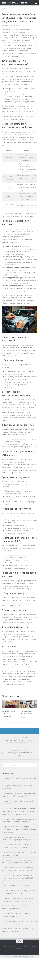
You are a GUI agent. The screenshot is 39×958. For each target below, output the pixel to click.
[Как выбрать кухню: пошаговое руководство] (10, 704)
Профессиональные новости (14, 2)
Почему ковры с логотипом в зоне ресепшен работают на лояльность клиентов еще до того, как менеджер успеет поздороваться (18, 811)
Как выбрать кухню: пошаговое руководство (8, 713)
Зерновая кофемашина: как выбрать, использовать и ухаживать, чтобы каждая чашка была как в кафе (19, 829)
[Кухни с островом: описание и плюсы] (28, 704)
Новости (5, 8)
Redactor (9, 26)
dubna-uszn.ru (17, 957)
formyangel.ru (28, 957)
